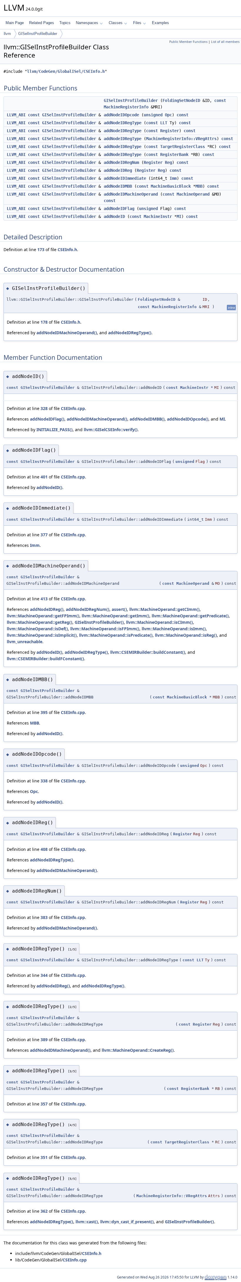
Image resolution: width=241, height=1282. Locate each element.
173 (40, 249)
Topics (65, 23)
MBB (198, 186)
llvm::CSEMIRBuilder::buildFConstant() (45, 658)
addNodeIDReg (118, 170)
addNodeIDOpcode (121, 114)
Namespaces (87, 23)
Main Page (15, 23)
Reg (168, 162)
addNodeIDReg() (46, 609)
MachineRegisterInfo (126, 107)
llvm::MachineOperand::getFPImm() (43, 616)
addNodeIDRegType (122, 122)
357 (44, 1104)
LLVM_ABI (16, 114)
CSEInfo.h (67, 249)
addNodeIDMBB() (147, 419)
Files (137, 23)
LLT (163, 122)
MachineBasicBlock (171, 186)
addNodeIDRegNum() (87, 609)
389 (44, 1039)
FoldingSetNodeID (181, 100)
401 (44, 477)
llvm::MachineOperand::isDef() (37, 628)
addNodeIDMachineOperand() (66, 332)
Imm (173, 178)
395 (44, 712)
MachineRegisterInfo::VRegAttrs (181, 138)
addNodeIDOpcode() (187, 419)
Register (169, 130)
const (220, 100)
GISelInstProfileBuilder (37, 33)
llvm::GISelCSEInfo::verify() (111, 429)
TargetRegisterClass (182, 146)
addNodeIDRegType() (129, 332)
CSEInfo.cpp (73, 408)
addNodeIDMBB (118, 186)
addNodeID (114, 216)
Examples (160, 23)
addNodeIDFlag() (47, 419)
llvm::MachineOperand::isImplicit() (42, 635)
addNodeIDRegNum (121, 162)
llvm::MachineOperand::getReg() (39, 622)
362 (44, 1211)
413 (44, 598)
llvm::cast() (87, 1221)
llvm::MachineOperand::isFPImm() (104, 628)
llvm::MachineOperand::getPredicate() (190, 616)
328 (44, 408)
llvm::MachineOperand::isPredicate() (116, 635)
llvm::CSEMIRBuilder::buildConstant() (147, 652)
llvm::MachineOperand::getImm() (115, 616)
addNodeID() (49, 487)
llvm (7, 33)
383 (44, 917)
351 (44, 1157)
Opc (168, 114)
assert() (119, 609)
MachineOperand (193, 194)
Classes (116, 23)
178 (44, 322)
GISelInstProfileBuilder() (99, 622)
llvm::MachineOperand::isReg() (186, 635)
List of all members (225, 42)
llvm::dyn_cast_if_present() (127, 1221)
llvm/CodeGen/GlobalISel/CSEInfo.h (66, 71)
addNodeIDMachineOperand (131, 194)
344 (44, 975)
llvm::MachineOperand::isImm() (174, 628)
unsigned (153, 114)
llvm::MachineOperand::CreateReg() (138, 1050)
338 (44, 781)
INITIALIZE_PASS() (54, 429)
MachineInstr (158, 216)
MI (179, 216)
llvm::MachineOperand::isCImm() (159, 622)
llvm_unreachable (24, 641)
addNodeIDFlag (119, 208)
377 (44, 534)
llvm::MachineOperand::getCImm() (164, 609)
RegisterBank (174, 154)
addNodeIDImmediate (125, 178)
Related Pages (41, 23)
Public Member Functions (188, 42)
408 (44, 849)
